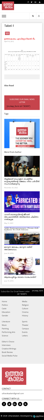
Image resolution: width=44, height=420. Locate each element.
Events (25, 332)
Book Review (7, 352)
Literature (6, 321)
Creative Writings (9, 348)
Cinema (25, 312)
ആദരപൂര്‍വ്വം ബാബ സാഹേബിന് (20, 277)
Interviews (6, 345)
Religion (25, 305)
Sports (24, 321)
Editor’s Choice (8, 341)
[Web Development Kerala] (38, 416)
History (25, 315)
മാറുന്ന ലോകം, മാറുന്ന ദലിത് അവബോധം (18, 248)
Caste (4, 308)
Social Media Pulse (9, 355)
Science (5, 335)
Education (6, 312)
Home (4, 301)
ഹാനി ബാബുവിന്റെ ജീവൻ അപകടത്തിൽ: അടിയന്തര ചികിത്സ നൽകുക (21, 217)
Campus (25, 328)
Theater (25, 325)
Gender (5, 315)
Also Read (9, 85)
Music (4, 325)
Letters (25, 335)
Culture (25, 308)
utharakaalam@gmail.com (13, 393)
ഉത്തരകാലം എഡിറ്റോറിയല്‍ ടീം (19, 39)
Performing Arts (8, 332)
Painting (5, 328)
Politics (5, 305)
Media (24, 301)
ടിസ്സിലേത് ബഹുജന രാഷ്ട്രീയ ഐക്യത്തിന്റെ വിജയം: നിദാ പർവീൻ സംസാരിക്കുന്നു (21, 181)
